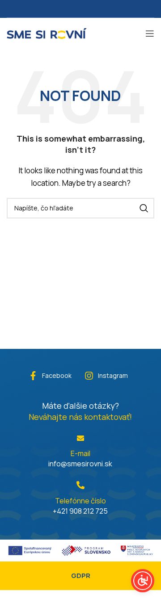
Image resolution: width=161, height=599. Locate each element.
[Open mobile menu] (150, 33)
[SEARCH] (144, 208)
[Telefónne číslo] (80, 485)
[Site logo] (47, 33)
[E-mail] (80, 438)
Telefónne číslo (80, 501)
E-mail (80, 453)
